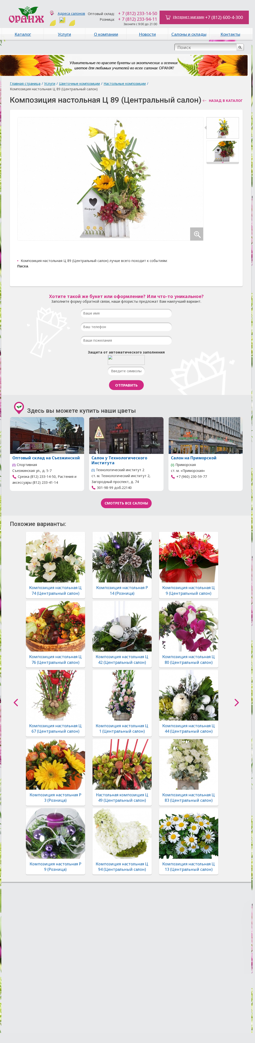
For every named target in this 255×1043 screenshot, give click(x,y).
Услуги (64, 34)
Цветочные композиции (79, 83)
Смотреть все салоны (126, 503)
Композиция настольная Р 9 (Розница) (55, 866)
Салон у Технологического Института (119, 460)
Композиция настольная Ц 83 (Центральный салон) (188, 797)
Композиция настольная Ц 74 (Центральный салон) (55, 590)
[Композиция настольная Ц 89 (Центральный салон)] (222, 129)
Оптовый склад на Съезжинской (46, 458)
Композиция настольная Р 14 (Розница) (122, 590)
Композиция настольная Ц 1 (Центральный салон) (122, 728)
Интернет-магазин (188, 17)
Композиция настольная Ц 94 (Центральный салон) (122, 866)
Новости (147, 34)
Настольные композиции (125, 83)
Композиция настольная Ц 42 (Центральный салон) (122, 659)
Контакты (230, 34)
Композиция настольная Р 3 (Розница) (55, 797)
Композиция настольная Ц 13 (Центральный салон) (188, 866)
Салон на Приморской (194, 458)
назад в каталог (226, 101)
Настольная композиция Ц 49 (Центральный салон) (122, 797)
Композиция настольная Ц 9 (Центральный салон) (188, 590)
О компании (106, 34)
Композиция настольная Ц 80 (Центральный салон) (188, 659)
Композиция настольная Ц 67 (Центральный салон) (55, 728)
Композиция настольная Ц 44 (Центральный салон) (188, 728)
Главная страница (25, 83)
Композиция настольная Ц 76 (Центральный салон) (55, 659)
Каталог (23, 34)
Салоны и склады (188, 34)
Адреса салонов (71, 13)
